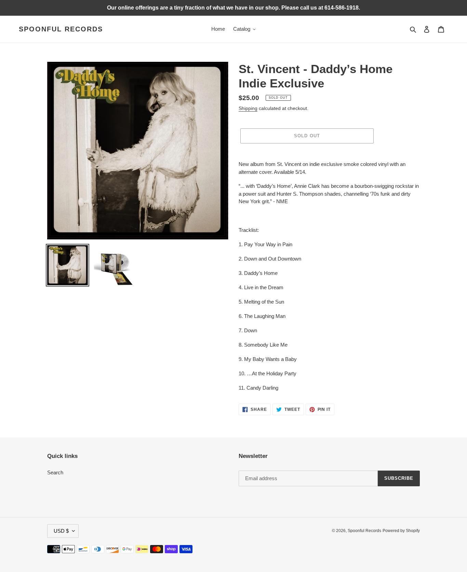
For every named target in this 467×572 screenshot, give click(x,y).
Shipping (248, 108)
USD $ (61, 531)
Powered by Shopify (401, 530)
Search (55, 472)
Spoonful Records (61, 29)
